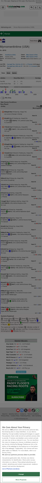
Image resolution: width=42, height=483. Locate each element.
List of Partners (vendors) (10, 469)
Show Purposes (21, 480)
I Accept (21, 474)
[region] (21, 452)
